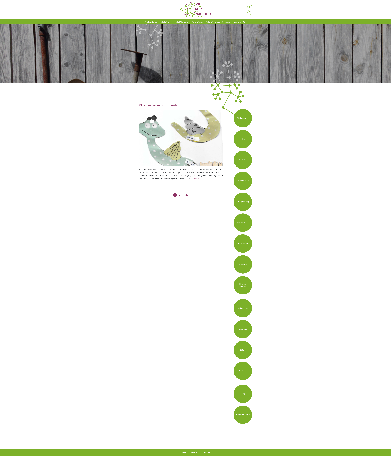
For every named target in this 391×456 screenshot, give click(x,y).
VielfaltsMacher (166, 22)
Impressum (184, 452)
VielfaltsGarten (151, 22)
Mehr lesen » (198, 179)
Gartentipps (243, 329)
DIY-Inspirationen (243, 181)
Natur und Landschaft (243, 285)
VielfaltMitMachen (182, 22)
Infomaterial (242, 264)
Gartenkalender (242, 223)
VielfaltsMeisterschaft (214, 22)
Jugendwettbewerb (233, 22)
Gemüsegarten (243, 243)
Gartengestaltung (243, 202)
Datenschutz (196, 452)
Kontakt (207, 452)
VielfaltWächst (197, 22)
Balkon (243, 139)
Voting (243, 394)
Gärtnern (243, 350)
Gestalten (242, 371)
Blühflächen (243, 160)
